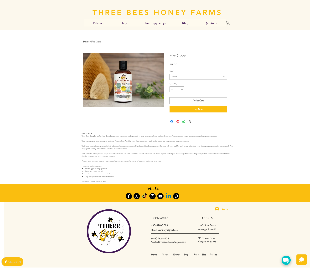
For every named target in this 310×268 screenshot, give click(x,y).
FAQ (196, 254)
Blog (204, 254)
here (104, 181)
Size (172, 71)
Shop (186, 254)
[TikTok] (144, 196)
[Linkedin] (168, 196)
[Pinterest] (176, 196)
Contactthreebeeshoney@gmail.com (168, 242)
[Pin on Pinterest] (178, 121)
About (165, 254)
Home (86, 41)
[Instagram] (152, 196)
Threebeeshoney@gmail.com (164, 230)
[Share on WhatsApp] (184, 121)
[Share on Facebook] (172, 121)
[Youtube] (160, 196)
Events (176, 254)
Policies (213, 254)
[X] (137, 196)
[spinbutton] (177, 89)
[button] (228, 23)
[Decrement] (172, 89)
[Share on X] (190, 121)
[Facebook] (129, 196)
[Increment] (182, 89)
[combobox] (198, 77)
